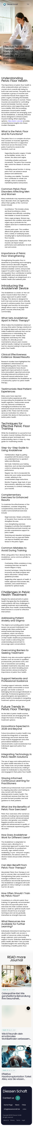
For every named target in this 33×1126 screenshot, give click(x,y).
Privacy (12, 1120)
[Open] (28, 4)
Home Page (8, 1105)
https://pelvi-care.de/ (15, 121)
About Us (6, 1120)
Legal (23, 1120)
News (17, 1105)
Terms (18, 1120)
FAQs (24, 1105)
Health (6, 42)
